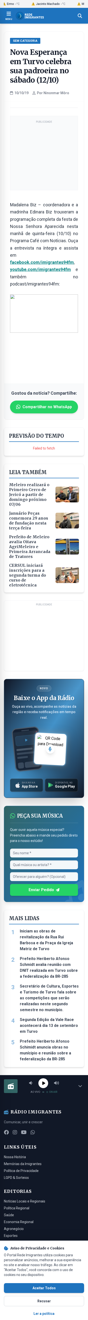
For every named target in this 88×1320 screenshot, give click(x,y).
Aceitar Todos (44, 1288)
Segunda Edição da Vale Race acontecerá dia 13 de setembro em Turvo (49, 1025)
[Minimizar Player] (80, 1086)
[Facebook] (6, 1132)
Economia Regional (18, 1222)
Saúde (9, 1215)
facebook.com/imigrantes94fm (42, 262)
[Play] (43, 1083)
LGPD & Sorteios (16, 1178)
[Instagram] (15, 1132)
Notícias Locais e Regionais (24, 1201)
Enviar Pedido (41, 889)
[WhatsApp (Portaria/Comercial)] (33, 1132)
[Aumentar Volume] (56, 1083)
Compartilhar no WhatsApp (47, 407)
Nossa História (15, 1157)
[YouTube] (24, 1132)
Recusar (44, 1301)
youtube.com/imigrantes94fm (40, 269)
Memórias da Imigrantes (23, 1164)
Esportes (11, 1236)
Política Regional (16, 1208)
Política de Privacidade (21, 1171)
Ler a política (44, 1314)
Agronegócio (14, 1229)
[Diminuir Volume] (31, 1083)
